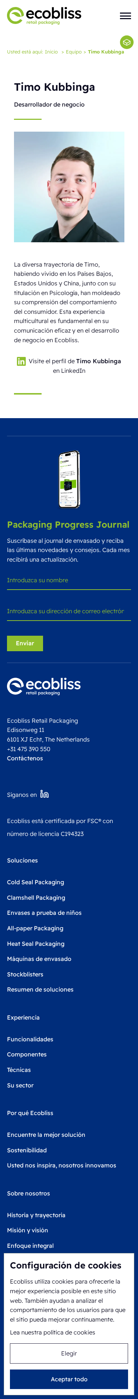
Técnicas (19, 1069)
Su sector (20, 1085)
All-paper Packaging (35, 928)
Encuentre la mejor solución (46, 1134)
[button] (125, 16)
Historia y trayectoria (36, 1215)
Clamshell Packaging (36, 897)
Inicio (51, 52)
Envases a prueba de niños (44, 912)
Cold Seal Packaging (35, 882)
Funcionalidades (30, 1039)
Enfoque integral (30, 1245)
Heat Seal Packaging (35, 943)
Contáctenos (25, 758)
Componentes (27, 1054)
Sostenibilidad (27, 1150)
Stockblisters (25, 974)
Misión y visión (27, 1230)
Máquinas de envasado (39, 958)
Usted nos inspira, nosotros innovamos (61, 1165)
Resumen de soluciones (40, 989)
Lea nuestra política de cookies (52, 1332)
